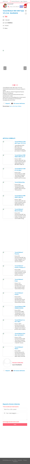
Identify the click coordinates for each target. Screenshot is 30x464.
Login (21, 1)
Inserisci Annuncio (15, 1)
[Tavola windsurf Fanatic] (8, 297)
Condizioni (15, 461)
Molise (19, 106)
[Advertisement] (13, 39)
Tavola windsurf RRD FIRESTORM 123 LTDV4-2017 (20, 197)
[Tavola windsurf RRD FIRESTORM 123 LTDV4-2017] (8, 200)
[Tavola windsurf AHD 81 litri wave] (8, 173)
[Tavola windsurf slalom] (8, 351)
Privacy (25, 460)
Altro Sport (15, 106)
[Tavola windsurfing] (8, 186)
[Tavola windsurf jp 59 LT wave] (8, 324)
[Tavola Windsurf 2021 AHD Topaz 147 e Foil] (8, 146)
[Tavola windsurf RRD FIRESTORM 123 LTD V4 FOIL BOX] (8, 159)
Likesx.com (5, 1)
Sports (11, 106)
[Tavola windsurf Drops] (8, 283)
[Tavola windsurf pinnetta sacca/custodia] (8, 256)
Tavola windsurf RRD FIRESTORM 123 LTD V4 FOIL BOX (20, 157)
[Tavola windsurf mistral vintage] (8, 213)
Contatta (20, 460)
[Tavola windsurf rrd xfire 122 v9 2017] (8, 337)
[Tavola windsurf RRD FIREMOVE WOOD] (8, 310)
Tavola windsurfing (19, 182)
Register (25, 1)
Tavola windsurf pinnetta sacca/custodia (19, 254)
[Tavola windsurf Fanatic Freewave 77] (8, 270)
